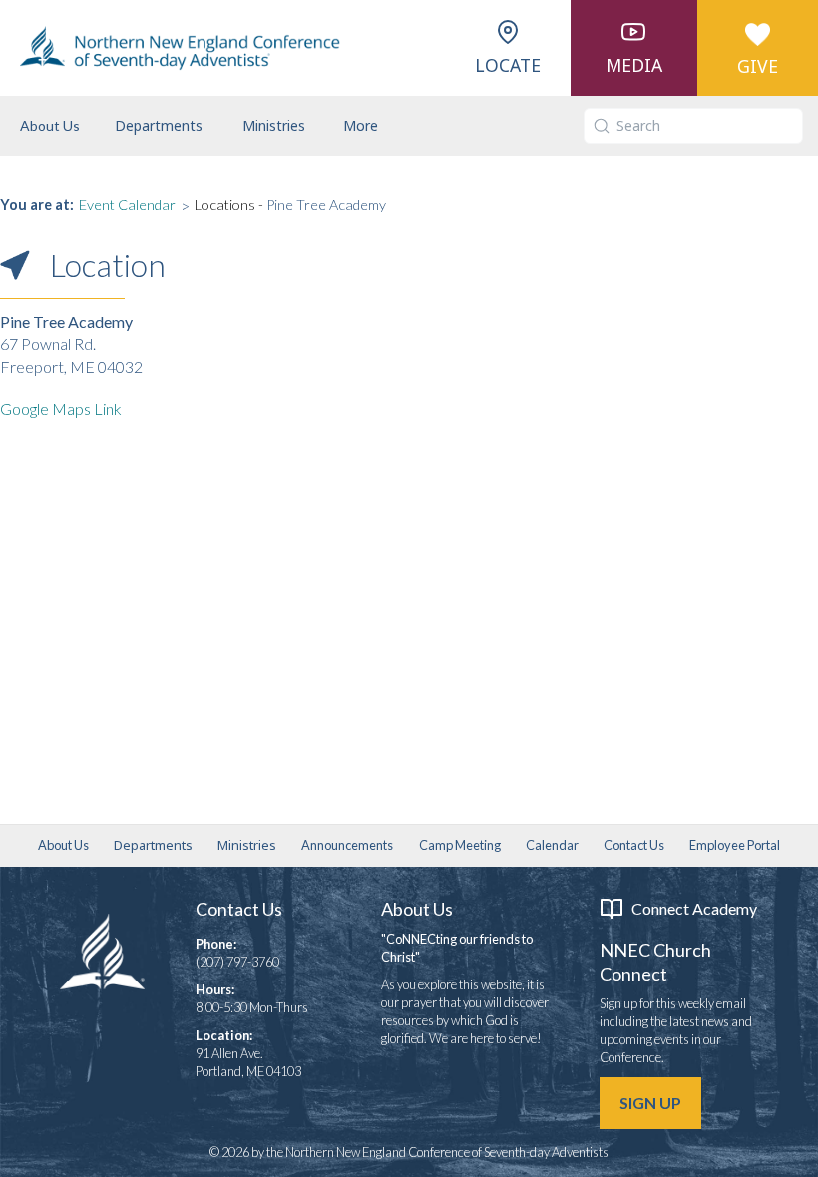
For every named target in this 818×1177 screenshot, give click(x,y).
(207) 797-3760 (237, 962)
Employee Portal (734, 845)
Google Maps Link (61, 408)
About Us (50, 125)
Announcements (347, 845)
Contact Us (634, 845)
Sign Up (650, 1102)
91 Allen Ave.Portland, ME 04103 (248, 1062)
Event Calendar (127, 204)
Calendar (552, 845)
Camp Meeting (460, 845)
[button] (158, 126)
